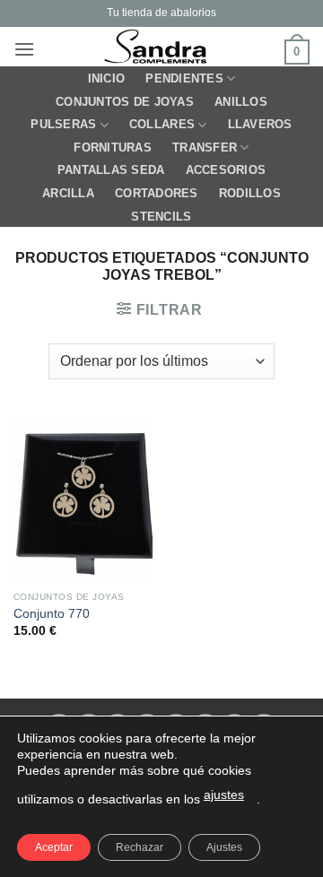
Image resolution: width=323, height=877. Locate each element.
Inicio (107, 78)
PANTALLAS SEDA (111, 170)
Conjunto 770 (51, 614)
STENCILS (161, 216)
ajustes (224, 794)
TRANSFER (204, 147)
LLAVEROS (260, 124)
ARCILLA (68, 193)
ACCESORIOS (226, 170)
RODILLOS (250, 193)
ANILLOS (240, 102)
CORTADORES (156, 193)
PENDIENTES (184, 78)
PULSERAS (63, 124)
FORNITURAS (113, 147)
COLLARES (162, 124)
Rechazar (139, 847)
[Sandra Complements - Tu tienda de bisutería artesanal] (159, 46)
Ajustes (224, 847)
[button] (24, 49)
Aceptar (54, 847)
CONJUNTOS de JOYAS (125, 102)
